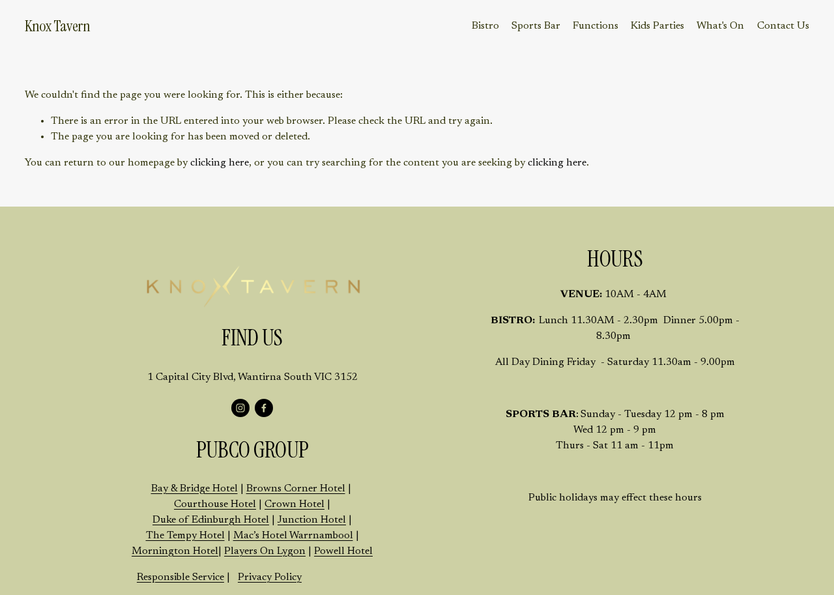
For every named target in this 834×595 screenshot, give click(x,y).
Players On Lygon (265, 551)
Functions (595, 26)
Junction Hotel (312, 520)
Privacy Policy (270, 577)
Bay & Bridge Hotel (194, 489)
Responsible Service (180, 577)
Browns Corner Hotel (295, 489)
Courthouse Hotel (215, 504)
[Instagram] (240, 408)
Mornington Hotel (175, 551)
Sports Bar (535, 26)
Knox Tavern (57, 26)
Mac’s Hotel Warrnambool (293, 535)
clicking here (219, 163)
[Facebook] (264, 408)
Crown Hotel (294, 504)
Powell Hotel (343, 551)
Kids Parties (657, 26)
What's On (720, 26)
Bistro (485, 26)
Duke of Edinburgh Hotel (210, 520)
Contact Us (783, 26)
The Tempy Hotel (185, 535)
